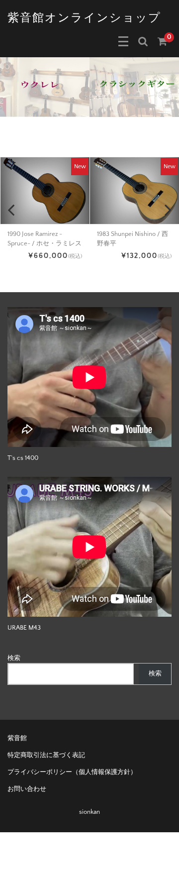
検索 (13, 658)
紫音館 (17, 738)
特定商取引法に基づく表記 (46, 755)
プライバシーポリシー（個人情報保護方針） (72, 772)
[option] (45, 87)
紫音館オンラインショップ (84, 17)
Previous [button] (10, 210)
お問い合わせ (26, 788)
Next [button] (168, 210)
